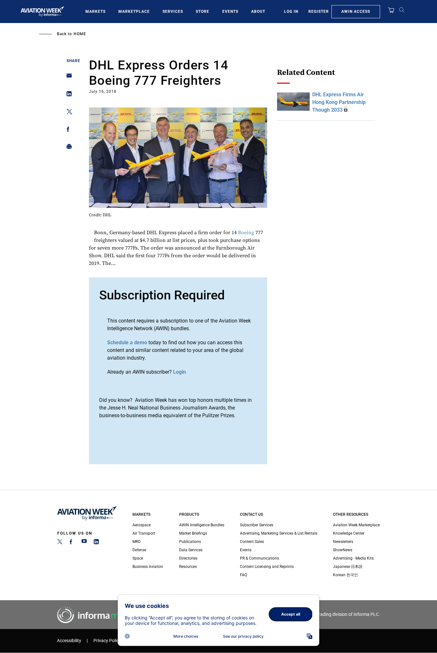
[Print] (67, 148)
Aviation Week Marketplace (356, 525)
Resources (188, 566)
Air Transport (143, 533)
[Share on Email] (67, 78)
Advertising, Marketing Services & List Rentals (278, 533)
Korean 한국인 (345, 575)
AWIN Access (355, 11)
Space (137, 558)
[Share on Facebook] (67, 130)
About (258, 11)
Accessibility (69, 640)
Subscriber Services (256, 525)
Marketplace (134, 11)
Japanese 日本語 (347, 566)
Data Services (191, 550)
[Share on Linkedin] (67, 95)
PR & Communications (259, 558)
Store (202, 11)
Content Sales (252, 541)
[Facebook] (72, 543)
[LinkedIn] (96, 543)
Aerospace (141, 525)
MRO (136, 541)
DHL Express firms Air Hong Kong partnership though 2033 (339, 102)
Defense (139, 550)
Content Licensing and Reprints (267, 566)
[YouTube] (84, 543)
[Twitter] (59, 543)
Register (318, 11)
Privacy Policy (107, 640)
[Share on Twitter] (67, 113)
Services (173, 11)
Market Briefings (193, 533)
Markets (95, 11)
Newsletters (343, 541)
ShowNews (342, 550)
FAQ (243, 575)
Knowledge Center (348, 533)
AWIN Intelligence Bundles (201, 525)
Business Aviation (147, 566)
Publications (190, 541)
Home (80, 34)
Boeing (246, 232)
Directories (188, 558)
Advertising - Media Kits (353, 558)
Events (230, 11)
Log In (291, 11)
